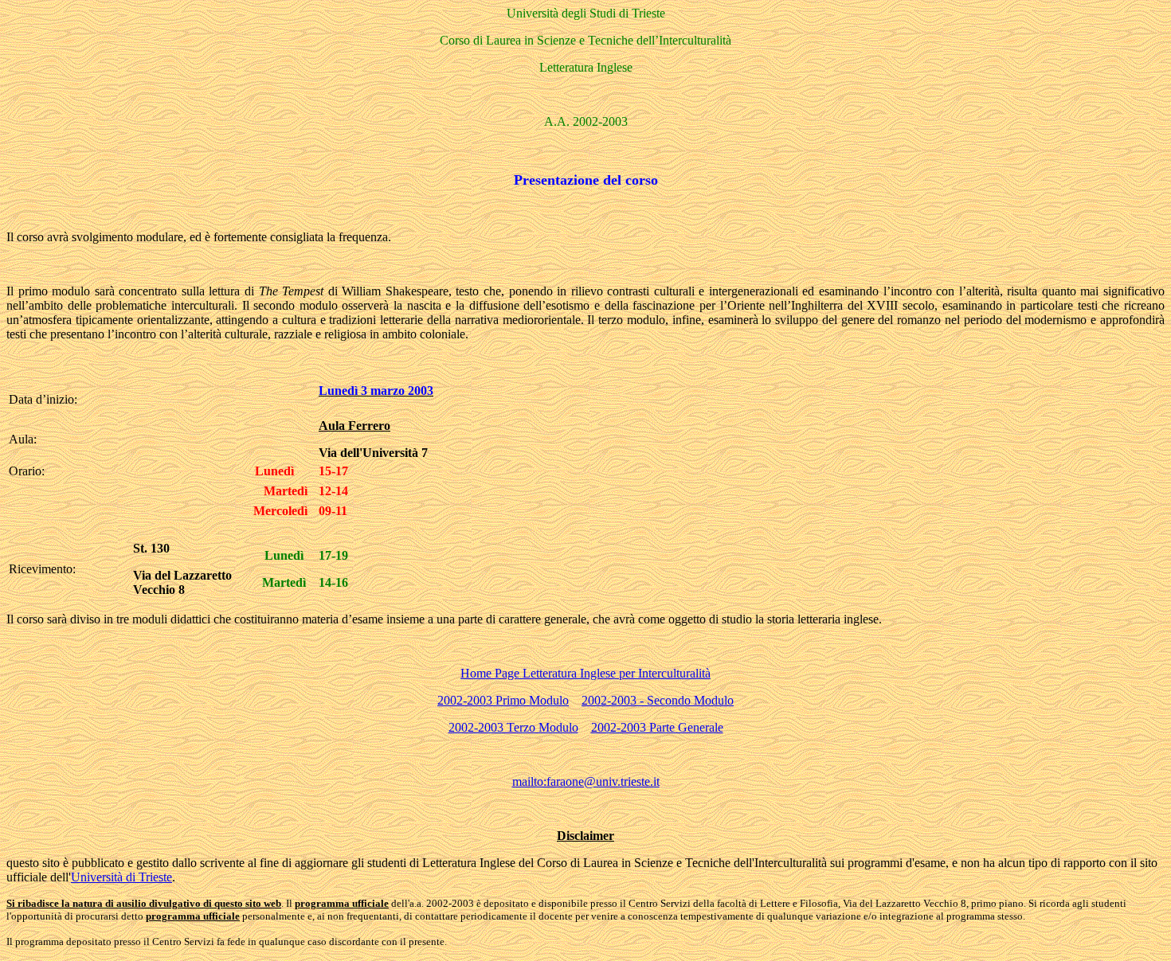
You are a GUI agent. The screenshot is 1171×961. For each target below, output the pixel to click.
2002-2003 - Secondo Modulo (658, 700)
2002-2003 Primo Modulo (503, 700)
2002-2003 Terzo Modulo (513, 727)
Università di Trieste (121, 877)
